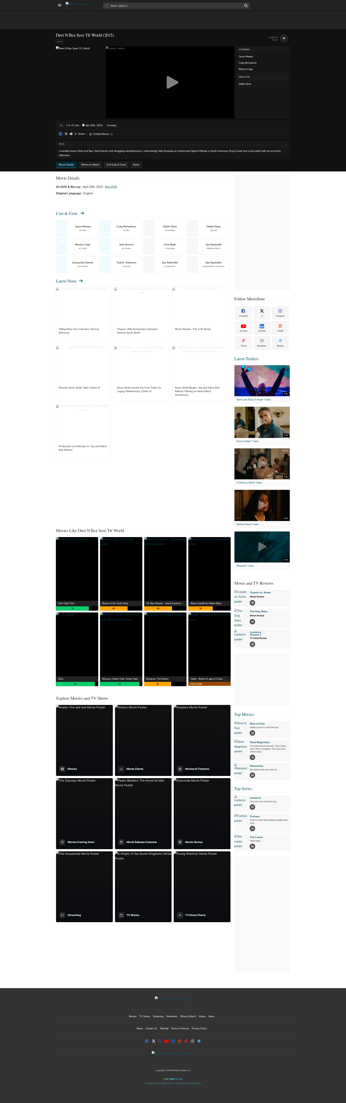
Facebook (61, 134)
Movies (133, 1016)
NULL (61, 679)
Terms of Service (180, 1028)
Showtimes (172, 1016)
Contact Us (151, 1028)
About (140, 1028)
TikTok (244, 346)
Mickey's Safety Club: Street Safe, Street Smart (122, 679)
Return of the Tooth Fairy (115, 603)
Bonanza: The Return (157, 679)
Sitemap (164, 1028)
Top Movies (244, 714)
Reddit (71, 134)
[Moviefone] (79, 5)
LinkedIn (262, 331)
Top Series (243, 788)
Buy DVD (111, 186)
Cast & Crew (67, 213)
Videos (202, 1016)
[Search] (246, 5)
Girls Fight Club (66, 603)
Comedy (111, 125)
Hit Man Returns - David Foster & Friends (166, 603)
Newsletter (262, 346)
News (211, 1016)
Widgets (280, 346)
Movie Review (257, 596)
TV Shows (144, 1016)
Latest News (66, 281)
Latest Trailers (246, 358)
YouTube (243, 331)
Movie (60, 42)
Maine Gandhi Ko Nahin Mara (205, 603)
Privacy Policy (199, 1028)
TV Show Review (258, 638)
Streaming (158, 1016)
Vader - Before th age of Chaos (206, 679)
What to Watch (188, 1016)
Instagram (280, 316)
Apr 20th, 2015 (93, 125)
